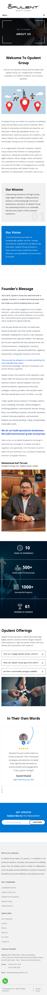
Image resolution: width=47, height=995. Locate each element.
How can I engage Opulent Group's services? (20, 654)
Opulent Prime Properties (10, 897)
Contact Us (5, 942)
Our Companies (6, 919)
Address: (4, 955)
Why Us (4, 928)
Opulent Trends (6, 901)
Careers (4, 923)
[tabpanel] (23, 756)
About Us (4, 933)
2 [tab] (1, 789)
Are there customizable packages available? (20, 671)
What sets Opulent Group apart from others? (20, 662)
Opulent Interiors (7, 906)
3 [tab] (1, 792)
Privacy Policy (38, 990)
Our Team (4, 937)
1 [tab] (1, 787)
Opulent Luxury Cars (8, 892)
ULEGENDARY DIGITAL (8, 888)
